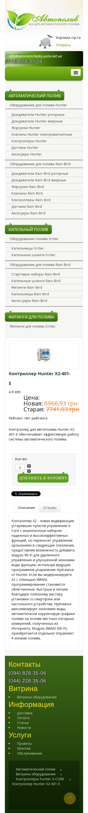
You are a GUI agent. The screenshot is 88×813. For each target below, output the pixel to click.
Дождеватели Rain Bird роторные (39, 173)
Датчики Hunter (24, 147)
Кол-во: (21, 459)
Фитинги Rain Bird (26, 287)
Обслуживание (29, 753)
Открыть (63, 45)
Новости (24, 727)
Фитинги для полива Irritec (32, 326)
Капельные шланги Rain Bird (36, 280)
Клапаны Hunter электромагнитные (41, 134)
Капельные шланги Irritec (33, 255)
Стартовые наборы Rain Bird (35, 274)
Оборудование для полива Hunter (38, 105)
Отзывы (49, 507)
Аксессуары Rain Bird (29, 300)
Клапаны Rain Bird (27, 193)
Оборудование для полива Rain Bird (40, 164)
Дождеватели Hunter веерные (37, 121)
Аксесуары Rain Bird (28, 213)
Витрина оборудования (37, 697)
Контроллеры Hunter (29, 141)
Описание (26, 507)
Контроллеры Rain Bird (31, 200)
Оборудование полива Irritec (34, 238)
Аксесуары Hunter (26, 154)
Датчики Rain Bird (26, 206)
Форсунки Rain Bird (27, 186)
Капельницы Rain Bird (30, 294)
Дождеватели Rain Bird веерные (38, 180)
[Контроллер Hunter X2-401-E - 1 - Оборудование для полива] (44, 354)
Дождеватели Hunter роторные (38, 114)
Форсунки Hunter (25, 127)
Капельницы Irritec (27, 248)
